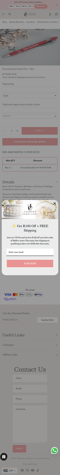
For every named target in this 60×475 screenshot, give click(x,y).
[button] (4, 456)
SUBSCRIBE (30, 263)
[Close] (54, 203)
